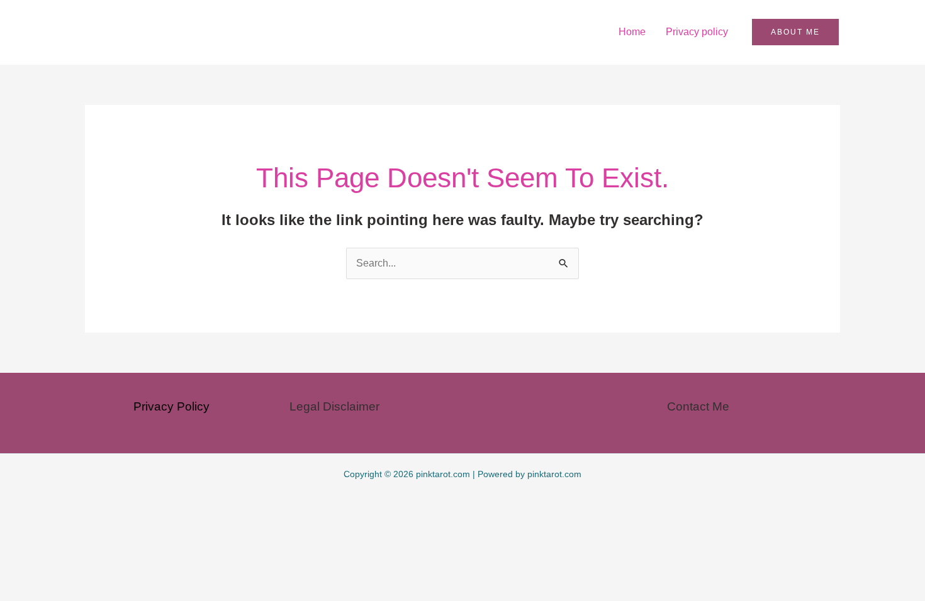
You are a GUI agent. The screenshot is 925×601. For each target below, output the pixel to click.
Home (632, 31)
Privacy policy (697, 31)
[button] (795, 32)
